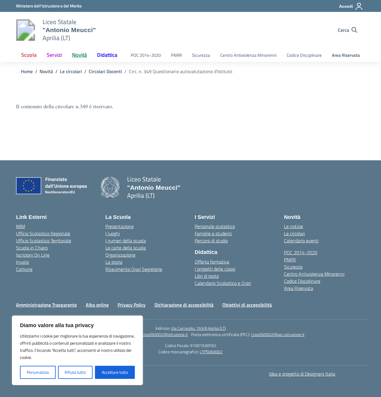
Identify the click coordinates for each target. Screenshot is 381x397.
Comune (24, 269)
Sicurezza (201, 55)
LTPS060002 (211, 352)
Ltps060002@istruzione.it (164, 334)
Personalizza (38, 372)
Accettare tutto (115, 372)
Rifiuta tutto (75, 372)
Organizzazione (120, 254)
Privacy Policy (132, 304)
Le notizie (293, 226)
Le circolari (294, 233)
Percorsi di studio (211, 240)
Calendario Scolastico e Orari (223, 283)
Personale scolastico (215, 226)
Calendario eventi (301, 240)
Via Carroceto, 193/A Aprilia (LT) (198, 328)
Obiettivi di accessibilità (247, 304)
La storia (113, 262)
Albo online (97, 304)
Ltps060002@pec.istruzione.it (278, 334)
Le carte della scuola (125, 247)
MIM (20, 226)
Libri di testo (207, 276)
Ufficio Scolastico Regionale (43, 233)
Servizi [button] (54, 55)
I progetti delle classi (215, 268)
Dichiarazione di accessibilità (183, 304)
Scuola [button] (29, 55)
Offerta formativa (212, 261)
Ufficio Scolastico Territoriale (43, 240)
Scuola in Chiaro (32, 247)
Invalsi (22, 262)
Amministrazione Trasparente (46, 304)
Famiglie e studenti (213, 233)
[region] (77, 350)
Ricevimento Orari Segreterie (133, 269)
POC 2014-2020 (146, 55)
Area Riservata (346, 55)
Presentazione (119, 226)
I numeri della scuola (125, 240)
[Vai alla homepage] (25, 30)
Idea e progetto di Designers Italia (302, 373)
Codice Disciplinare (304, 55)
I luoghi (112, 233)
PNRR (176, 55)
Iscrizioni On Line (32, 254)
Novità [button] (79, 55)
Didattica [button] (107, 55)
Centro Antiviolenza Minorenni (248, 55)
